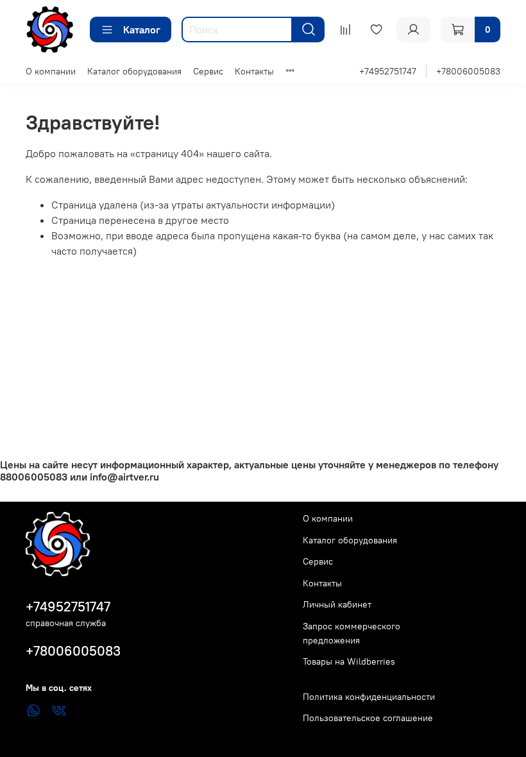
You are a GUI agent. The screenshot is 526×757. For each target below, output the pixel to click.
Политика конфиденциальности (369, 696)
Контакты (254, 71)
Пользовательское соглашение (368, 718)
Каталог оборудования (134, 71)
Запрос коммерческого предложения (351, 633)
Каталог (141, 29)
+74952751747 (387, 71)
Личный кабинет (337, 604)
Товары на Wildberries (349, 661)
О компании (51, 71)
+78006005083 (468, 71)
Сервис (208, 71)
